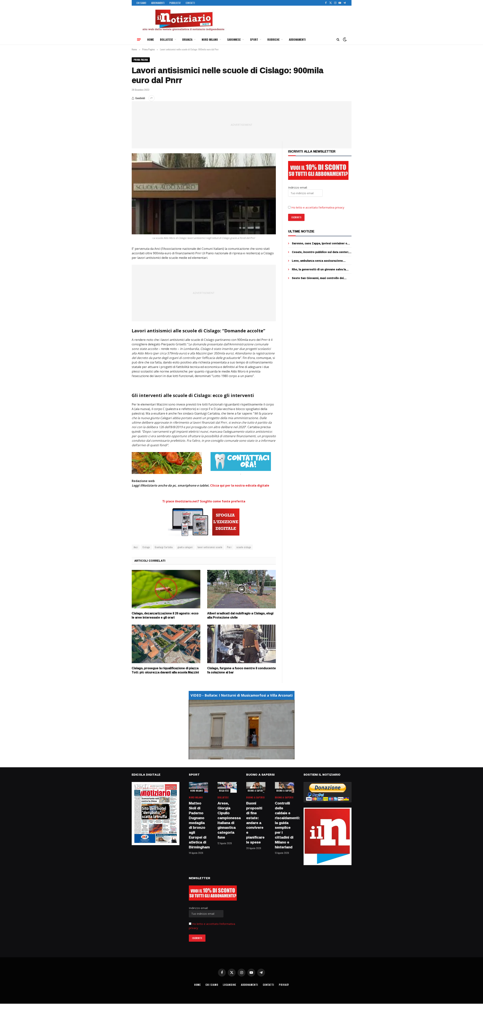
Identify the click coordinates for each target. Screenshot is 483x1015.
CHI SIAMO (141, 3)
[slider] (237, 756)
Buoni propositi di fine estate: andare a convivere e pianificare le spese (255, 823)
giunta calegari (185, 547)
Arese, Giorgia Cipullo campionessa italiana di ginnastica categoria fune (227, 820)
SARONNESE (234, 39)
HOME (150, 39)
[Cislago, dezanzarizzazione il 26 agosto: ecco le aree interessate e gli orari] (166, 589)
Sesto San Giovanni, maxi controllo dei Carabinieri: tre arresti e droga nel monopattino (318, 278)
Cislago (146, 547)
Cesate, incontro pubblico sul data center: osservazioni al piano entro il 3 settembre (320, 252)
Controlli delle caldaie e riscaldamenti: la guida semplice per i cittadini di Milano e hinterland (284, 825)
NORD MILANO (210, 39)
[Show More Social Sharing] (151, 98)
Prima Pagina (141, 59)
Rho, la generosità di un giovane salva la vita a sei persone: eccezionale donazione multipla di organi (320, 269)
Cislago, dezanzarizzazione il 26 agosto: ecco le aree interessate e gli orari (165, 615)
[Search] (338, 39)
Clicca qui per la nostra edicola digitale (239, 485)
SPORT (254, 39)
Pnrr (229, 547)
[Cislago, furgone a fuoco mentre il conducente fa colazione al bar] (241, 644)
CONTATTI (190, 3)
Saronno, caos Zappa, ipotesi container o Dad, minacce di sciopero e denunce (319, 243)
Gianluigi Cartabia (164, 547)
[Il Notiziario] (183, 20)
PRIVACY (284, 985)
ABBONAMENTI (158, 3)
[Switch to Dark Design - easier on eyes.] (344, 39)
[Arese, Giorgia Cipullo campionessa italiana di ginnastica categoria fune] (227, 787)
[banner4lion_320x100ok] (167, 463)
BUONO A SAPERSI (256, 790)
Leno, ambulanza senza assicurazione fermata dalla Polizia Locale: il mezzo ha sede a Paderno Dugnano (318, 261)
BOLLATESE (166, 39)
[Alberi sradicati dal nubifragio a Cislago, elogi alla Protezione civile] (241, 589)
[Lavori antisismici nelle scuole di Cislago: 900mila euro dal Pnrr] (204, 193)
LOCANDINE (229, 985)
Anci (136, 547)
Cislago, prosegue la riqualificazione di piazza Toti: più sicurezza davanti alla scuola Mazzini (165, 670)
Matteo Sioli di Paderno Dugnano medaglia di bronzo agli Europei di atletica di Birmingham (198, 825)
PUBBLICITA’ (175, 3)
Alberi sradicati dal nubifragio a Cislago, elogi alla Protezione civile (240, 615)
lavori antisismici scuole (210, 547)
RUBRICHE (273, 39)
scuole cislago (243, 547)
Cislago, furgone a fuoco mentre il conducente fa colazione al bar (241, 670)
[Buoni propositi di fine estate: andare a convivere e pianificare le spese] (255, 787)
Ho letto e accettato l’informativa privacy (317, 207)
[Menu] (139, 39)
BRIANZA (187, 39)
